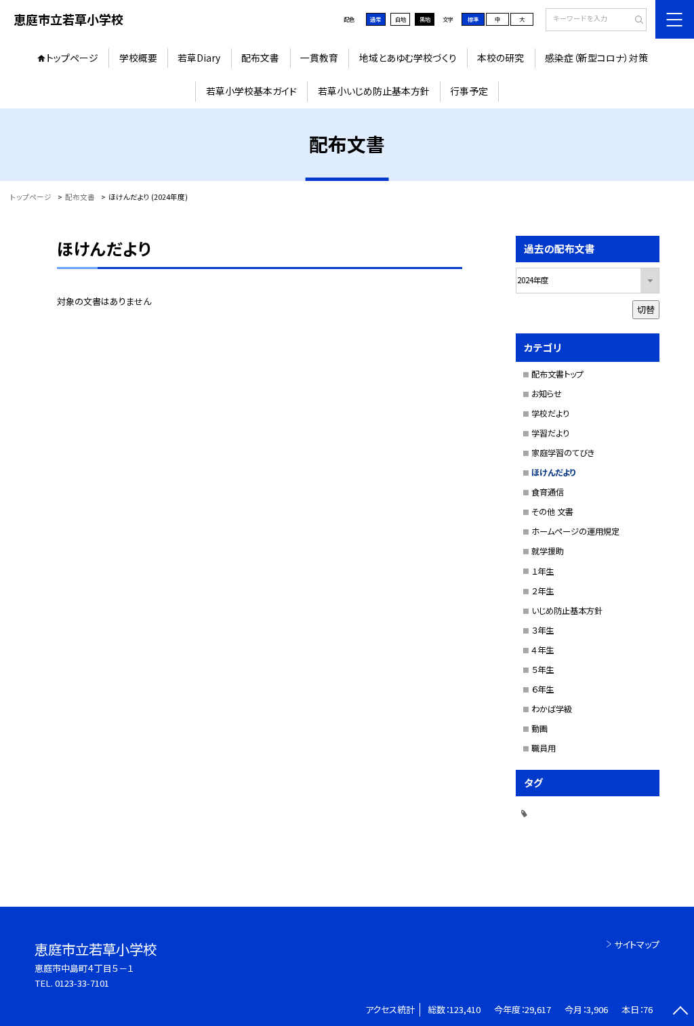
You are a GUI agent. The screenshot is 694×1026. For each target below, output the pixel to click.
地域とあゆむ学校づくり (408, 57)
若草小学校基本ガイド (251, 91)
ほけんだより (553, 472)
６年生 (542, 689)
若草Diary (199, 57)
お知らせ (546, 394)
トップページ (72, 57)
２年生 (542, 591)
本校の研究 (500, 57)
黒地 (425, 19)
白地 (400, 19)
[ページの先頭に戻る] (680, 1012)
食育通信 (547, 492)
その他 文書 (552, 512)
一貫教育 (319, 57)
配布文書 (260, 57)
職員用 (543, 748)
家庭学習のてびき (562, 453)
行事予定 (469, 91)
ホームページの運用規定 (575, 531)
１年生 (542, 571)
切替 (646, 309)
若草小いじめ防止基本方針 (374, 91)
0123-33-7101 (82, 983)
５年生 (542, 669)
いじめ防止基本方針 (567, 610)
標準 (473, 19)
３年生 (542, 630)
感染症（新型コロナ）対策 (596, 57)
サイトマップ (636, 944)
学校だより (550, 413)
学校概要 (138, 57)
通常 (375, 19)
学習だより (550, 433)
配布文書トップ (557, 374)
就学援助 (547, 551)
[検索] (635, 20)
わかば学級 (551, 709)
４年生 (542, 650)
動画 (539, 728)
